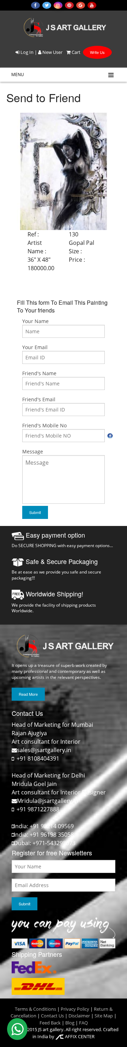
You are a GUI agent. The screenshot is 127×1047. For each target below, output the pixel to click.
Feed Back (50, 1023)
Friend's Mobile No (44, 425)
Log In (26, 52)
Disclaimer (78, 1015)
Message (32, 451)
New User (51, 52)
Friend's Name (39, 373)
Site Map (103, 1015)
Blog (69, 1023)
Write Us (97, 52)
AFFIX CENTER (79, 1036)
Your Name (35, 321)
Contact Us (52, 1015)
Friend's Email (38, 399)
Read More (28, 694)
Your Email (35, 347)
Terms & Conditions (35, 1009)
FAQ (83, 1023)
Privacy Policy (75, 1009)
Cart (75, 52)
